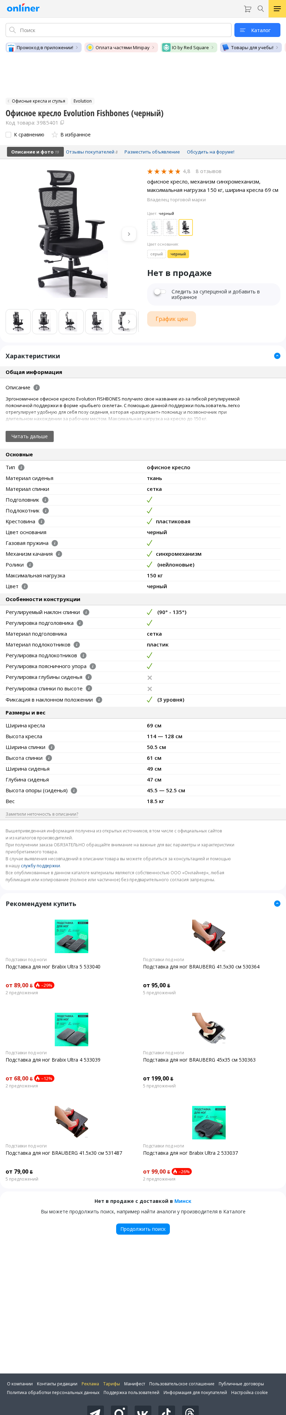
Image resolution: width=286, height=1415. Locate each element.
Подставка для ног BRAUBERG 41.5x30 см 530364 (201, 966)
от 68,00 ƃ (19, 1078)
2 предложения (22, 992)
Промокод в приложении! (45, 47)
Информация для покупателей (195, 1392)
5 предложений (159, 992)
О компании (20, 1384)
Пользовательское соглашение (181, 1384)
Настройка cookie (249, 1392)
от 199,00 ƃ (158, 1078)
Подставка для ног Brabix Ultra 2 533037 (190, 1153)
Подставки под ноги (26, 959)
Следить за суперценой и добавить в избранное (216, 294)
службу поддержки (40, 866)
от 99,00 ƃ (156, 1171)
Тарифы (111, 1384)
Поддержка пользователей (131, 1392)
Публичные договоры (241, 1384)
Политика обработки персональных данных (53, 1392)
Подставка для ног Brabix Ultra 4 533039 (53, 1059)
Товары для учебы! (252, 47)
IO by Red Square (190, 47)
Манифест (134, 1384)
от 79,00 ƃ (19, 1171)
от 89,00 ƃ (19, 985)
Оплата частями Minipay (123, 47)
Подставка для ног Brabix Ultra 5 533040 (53, 966)
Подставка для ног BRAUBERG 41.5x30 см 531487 (64, 1153)
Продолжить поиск (143, 1229)
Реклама (90, 1384)
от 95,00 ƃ (156, 985)
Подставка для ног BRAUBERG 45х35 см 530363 (199, 1059)
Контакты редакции (57, 1384)
